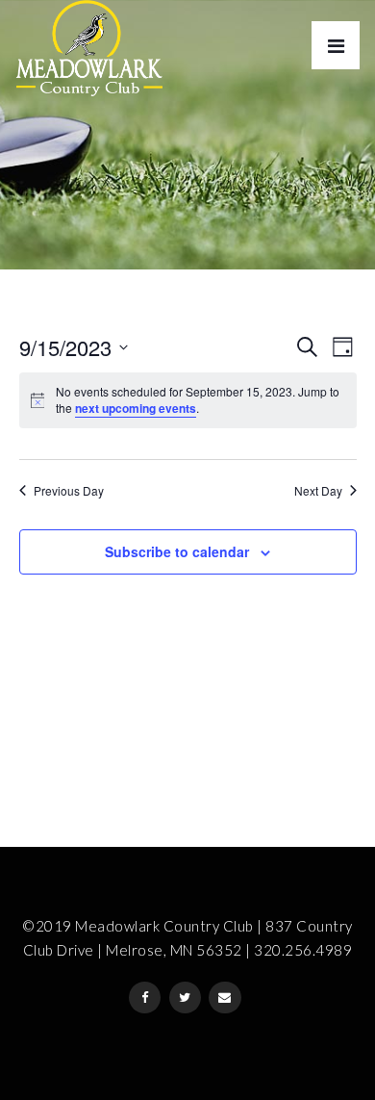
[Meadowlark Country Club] (88, 48)
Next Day (318, 491)
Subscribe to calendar (177, 551)
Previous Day (69, 491)
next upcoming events (135, 408)
